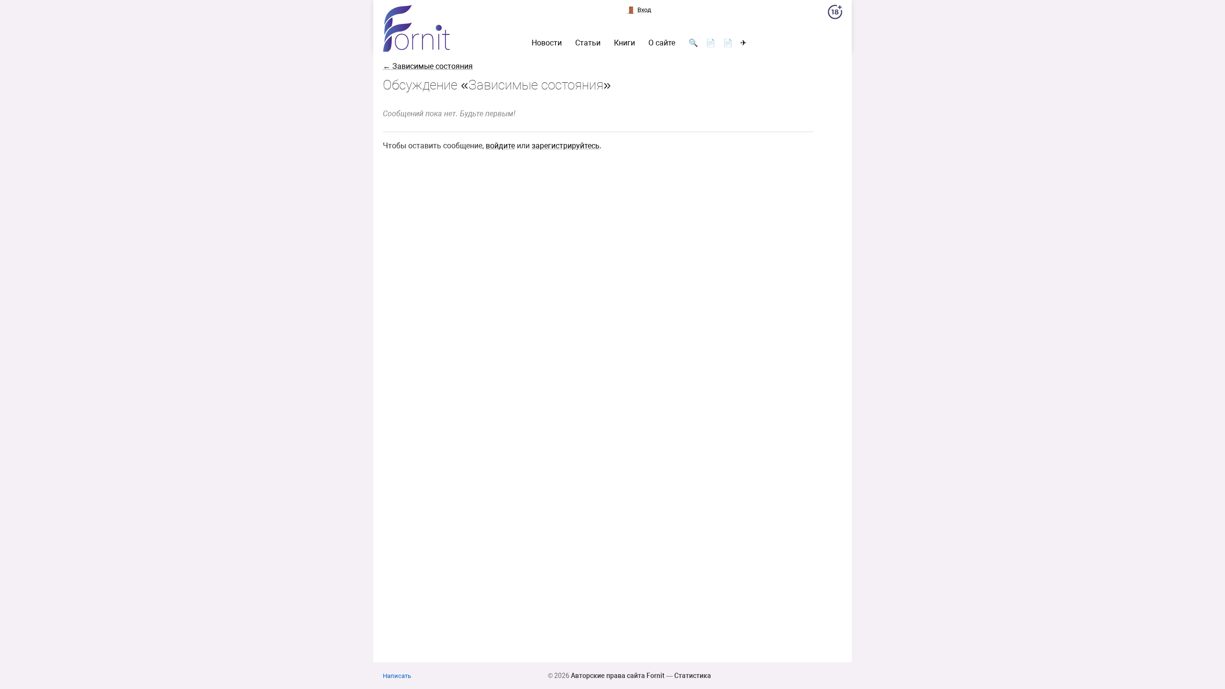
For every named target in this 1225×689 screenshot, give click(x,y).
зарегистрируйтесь (566, 145)
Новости (547, 43)
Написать (397, 675)
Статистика (692, 675)
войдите (500, 145)
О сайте (661, 43)
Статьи (588, 43)
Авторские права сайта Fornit (618, 675)
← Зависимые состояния (428, 66)
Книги (624, 43)
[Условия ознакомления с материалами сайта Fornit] (835, 14)
